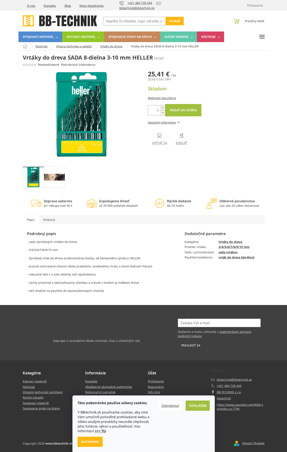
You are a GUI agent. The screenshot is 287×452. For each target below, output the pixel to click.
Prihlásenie (156, 381)
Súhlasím (197, 405)
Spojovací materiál (36, 403)
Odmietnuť (170, 405)
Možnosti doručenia (162, 98)
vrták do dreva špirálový (236, 257)
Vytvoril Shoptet (253, 443)
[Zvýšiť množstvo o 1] (163, 107)
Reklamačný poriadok (100, 392)
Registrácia (156, 387)
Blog (68, 6)
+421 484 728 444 (229, 386)
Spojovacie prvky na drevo (41, 408)
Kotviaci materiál (35, 381)
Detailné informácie (162, 122)
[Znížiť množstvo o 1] (163, 112)
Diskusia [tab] (49, 220)
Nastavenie (90, 442)
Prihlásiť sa (190, 345)
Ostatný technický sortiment (43, 392)
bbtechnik (224, 398)
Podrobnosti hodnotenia (78, 65)
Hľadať (174, 21)
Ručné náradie (33, 397)
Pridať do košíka (183, 110)
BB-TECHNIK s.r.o (229, 392)
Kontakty (50, 6)
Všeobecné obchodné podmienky (108, 387)
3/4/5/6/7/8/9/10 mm (234, 247)
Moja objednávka (91, 6)
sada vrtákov (228, 252)
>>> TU (100, 431)
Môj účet (154, 392)
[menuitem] (40, 36)
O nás (31, 6)
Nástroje (29, 387)
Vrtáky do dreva (230, 242)
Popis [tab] (31, 220)
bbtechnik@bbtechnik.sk (234, 380)
